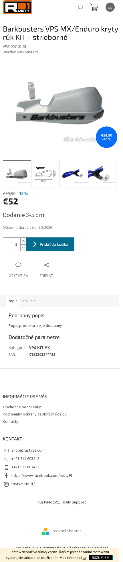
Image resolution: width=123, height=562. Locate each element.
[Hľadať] (80, 7)
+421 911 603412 (25, 459)
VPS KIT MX (39, 348)
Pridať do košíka (54, 244)
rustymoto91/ (23, 484)
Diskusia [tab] (28, 301)
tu (84, 557)
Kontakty (10, 422)
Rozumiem (101, 557)
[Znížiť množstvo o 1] (23, 247)
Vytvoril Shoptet (67, 531)
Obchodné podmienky (22, 407)
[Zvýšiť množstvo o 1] (23, 241)
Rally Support (74, 502)
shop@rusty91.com (28, 450)
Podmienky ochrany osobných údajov (35, 414)
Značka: (20, 52)
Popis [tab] (12, 301)
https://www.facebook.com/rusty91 (42, 476)
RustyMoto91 (48, 502)
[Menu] (110, 7)
